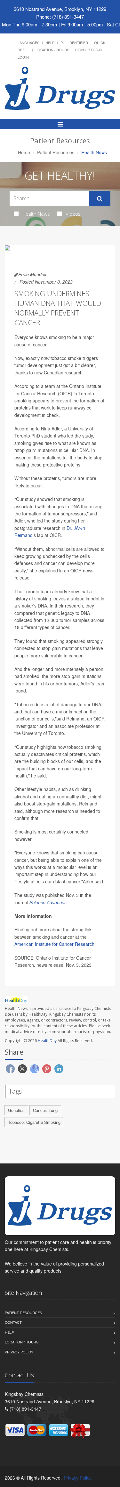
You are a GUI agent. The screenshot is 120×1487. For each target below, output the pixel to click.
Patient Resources (55, 152)
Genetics (16, 1110)
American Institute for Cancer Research (54, 944)
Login (23, 57)
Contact (13, 1322)
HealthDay (47, 1040)
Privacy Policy (19, 1351)
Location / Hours (52, 49)
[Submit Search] (99, 198)
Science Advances (48, 902)
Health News (36, 214)
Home (24, 152)
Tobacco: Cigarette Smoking (34, 1122)
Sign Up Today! (89, 49)
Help (49, 42)
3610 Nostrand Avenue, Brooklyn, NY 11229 (60, 8)
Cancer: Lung (45, 1110)
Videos (73, 214)
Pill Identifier (74, 42)
